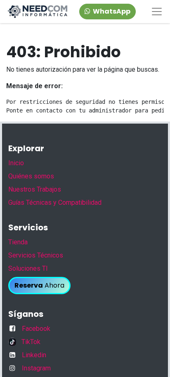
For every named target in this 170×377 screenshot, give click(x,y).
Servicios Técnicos (35, 255)
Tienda (18, 242)
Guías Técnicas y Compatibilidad (55, 202)
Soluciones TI (28, 268)
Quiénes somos (31, 176)
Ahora (39, 285)
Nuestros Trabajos (34, 189)
